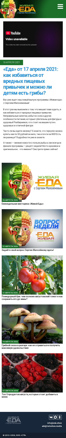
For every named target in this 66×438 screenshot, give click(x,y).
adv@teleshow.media (52, 426)
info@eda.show (54, 423)
